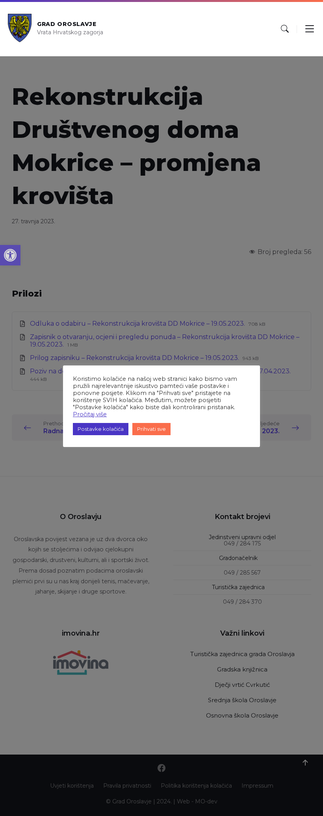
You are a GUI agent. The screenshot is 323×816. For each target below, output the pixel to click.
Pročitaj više (90, 414)
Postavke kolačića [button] (101, 429)
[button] (10, 255)
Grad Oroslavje (67, 24)
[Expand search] (285, 29)
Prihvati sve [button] (151, 429)
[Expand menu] (309, 29)
